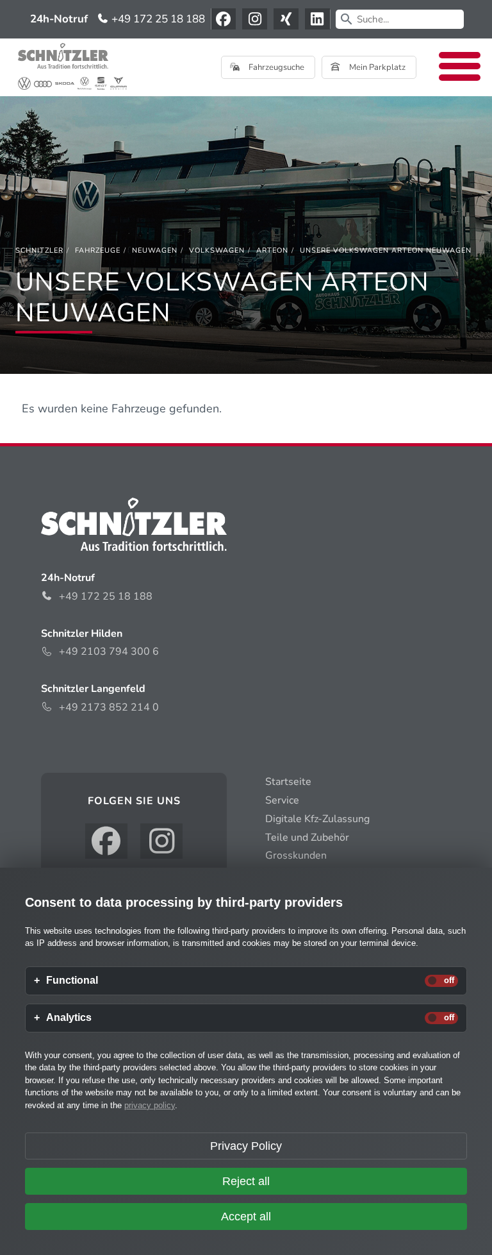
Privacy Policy (246, 1146)
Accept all (246, 1216)
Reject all (246, 1181)
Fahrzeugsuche (275, 67)
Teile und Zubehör (307, 837)
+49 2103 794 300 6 (109, 651)
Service (282, 800)
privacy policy (149, 1105)
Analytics (69, 1018)
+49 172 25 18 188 (157, 19)
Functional (72, 980)
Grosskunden (296, 855)
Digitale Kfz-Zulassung (317, 819)
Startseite (288, 782)
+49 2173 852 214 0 (109, 707)
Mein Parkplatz (376, 67)
